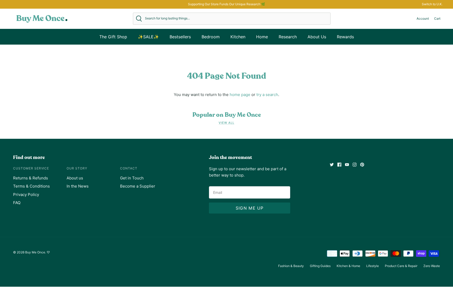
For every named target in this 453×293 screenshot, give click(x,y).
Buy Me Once (35, 252)
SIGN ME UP (250, 208)
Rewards (345, 36)
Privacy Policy (26, 194)
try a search (267, 94)
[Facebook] (339, 165)
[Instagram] (355, 165)
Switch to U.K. (432, 4)
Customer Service (31, 168)
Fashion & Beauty (291, 266)
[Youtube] (347, 165)
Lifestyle (372, 266)
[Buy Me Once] (42, 18)
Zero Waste (431, 266)
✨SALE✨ (148, 36)
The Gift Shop (113, 36)
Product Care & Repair (401, 266)
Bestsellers (180, 36)
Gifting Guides (320, 266)
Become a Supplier (137, 186)
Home (262, 36)
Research (288, 36)
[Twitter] (332, 165)
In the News (78, 186)
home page (240, 94)
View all (226, 123)
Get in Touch (132, 177)
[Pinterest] (362, 165)
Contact (128, 168)
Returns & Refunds (30, 177)
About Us (317, 36)
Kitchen (237, 36)
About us (75, 177)
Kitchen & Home (348, 266)
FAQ (16, 202)
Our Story (77, 168)
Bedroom (211, 36)
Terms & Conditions (31, 186)
